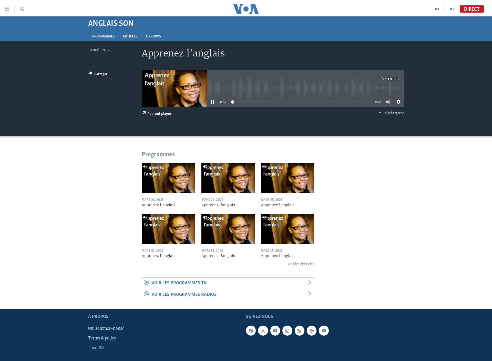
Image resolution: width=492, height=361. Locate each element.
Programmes (103, 36)
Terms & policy (102, 338)
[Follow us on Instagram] (287, 330)
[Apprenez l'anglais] (168, 178)
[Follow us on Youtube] (275, 330)
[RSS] (299, 330)
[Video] (437, 9)
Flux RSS (96, 348)
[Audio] (452, 9)
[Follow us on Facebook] (251, 330)
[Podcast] (311, 330)
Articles (130, 36)
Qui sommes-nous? (106, 328)
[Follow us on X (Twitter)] (263, 330)
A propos (153, 36)
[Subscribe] (324, 330)
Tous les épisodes (300, 264)
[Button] (97, 75)
